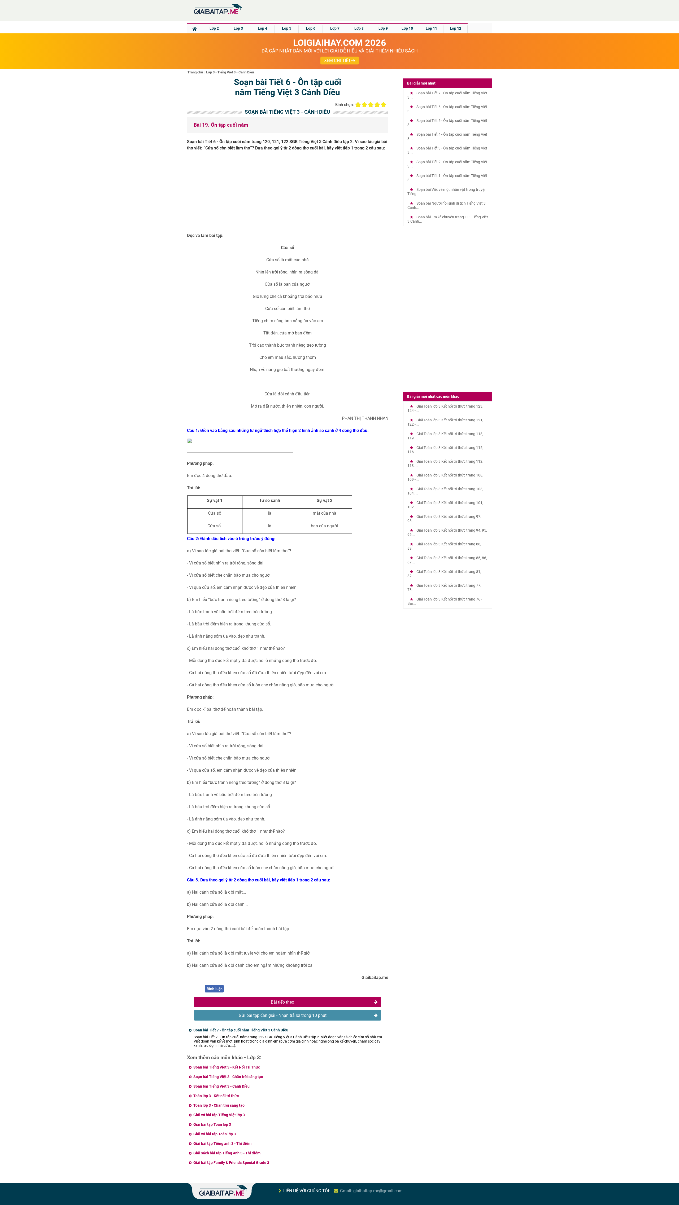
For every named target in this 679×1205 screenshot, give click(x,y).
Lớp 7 (335, 28)
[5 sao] (383, 104)
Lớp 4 (262, 28)
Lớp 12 (455, 28)
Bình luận (215, 989)
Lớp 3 (238, 28)
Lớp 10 (407, 28)
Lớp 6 (310, 28)
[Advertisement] (288, 194)
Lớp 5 (286, 28)
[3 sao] (371, 104)
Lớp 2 (214, 28)
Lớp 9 (383, 28)
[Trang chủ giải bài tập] (217, 14)
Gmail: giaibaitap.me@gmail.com (371, 1190)
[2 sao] (364, 104)
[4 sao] (377, 104)
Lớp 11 (431, 28)
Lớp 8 (359, 28)
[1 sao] (358, 104)
